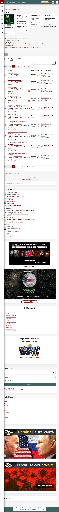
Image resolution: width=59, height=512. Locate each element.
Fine (33, 66)
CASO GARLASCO (12, 193)
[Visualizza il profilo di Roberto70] (4, 193)
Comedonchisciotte (11, 322)
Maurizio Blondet (10, 324)
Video (5, 415)
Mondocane (9, 325)
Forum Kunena (33, 179)
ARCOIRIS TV (9, 318)
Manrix (9, 118)
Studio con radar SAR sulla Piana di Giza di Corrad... (21, 210)
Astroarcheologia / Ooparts (20, 214)
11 (15, 93)
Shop (4, 421)
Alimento (43, 82)
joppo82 (7, 233)
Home (5, 401)
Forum (5, 419)
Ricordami (8, 381)
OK (43, 509)
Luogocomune (10, 2)
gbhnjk (43, 108)
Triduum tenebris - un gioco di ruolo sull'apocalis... (21, 219)
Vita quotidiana (18, 81)
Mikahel (43, 75)
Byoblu (7, 320)
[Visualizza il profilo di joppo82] (4, 228)
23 (15, 111)
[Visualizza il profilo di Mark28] (4, 202)
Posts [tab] (5, 54)
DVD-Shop (6, 403)
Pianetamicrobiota (11, 317)
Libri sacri (16, 74)
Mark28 (7, 207)
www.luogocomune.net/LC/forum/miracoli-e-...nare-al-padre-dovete (23, 47)
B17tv (7, 313)
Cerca (5, 498)
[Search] (2, 6)
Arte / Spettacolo (9, 231)
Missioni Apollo (18, 88)
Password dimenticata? (9, 388)
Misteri (10, 214)
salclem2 (10, 77)
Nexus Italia (9, 327)
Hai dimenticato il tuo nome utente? (13, 390)
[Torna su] (56, 509)
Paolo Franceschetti (11, 330)
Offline (8, 25)
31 (24, 66)
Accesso (29, 384)
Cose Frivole (19, 222)
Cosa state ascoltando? (13, 228)
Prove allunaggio (12, 87)
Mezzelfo (10, 109)
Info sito (5, 405)
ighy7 (12, 84)
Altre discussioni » (8, 237)
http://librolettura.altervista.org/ (48, 26)
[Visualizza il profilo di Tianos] (4, 220)
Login (4, 408)
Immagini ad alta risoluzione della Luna (18, 105)
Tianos (7, 224)
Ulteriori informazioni (31, 509)
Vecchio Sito (6, 412)
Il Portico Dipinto (10, 329)
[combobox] (14, 498)
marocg (10, 127)
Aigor (42, 116)
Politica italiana (18, 124)
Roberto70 (8, 198)
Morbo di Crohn (12, 114)
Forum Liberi (11, 196)
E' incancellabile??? (12, 201)
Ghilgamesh (14, 91)
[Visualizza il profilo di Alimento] (9, 18)
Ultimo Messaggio (46, 73)
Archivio (5, 417)
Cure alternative (18, 116)
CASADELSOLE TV (11, 315)
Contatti (5, 410)
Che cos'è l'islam (12, 73)
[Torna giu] (57, 2)
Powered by (25, 179)
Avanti (28, 66)
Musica (17, 231)
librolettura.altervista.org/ (12, 40)
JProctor (43, 90)
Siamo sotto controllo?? (14, 80)
